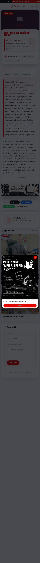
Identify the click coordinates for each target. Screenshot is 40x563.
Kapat (20, 305)
